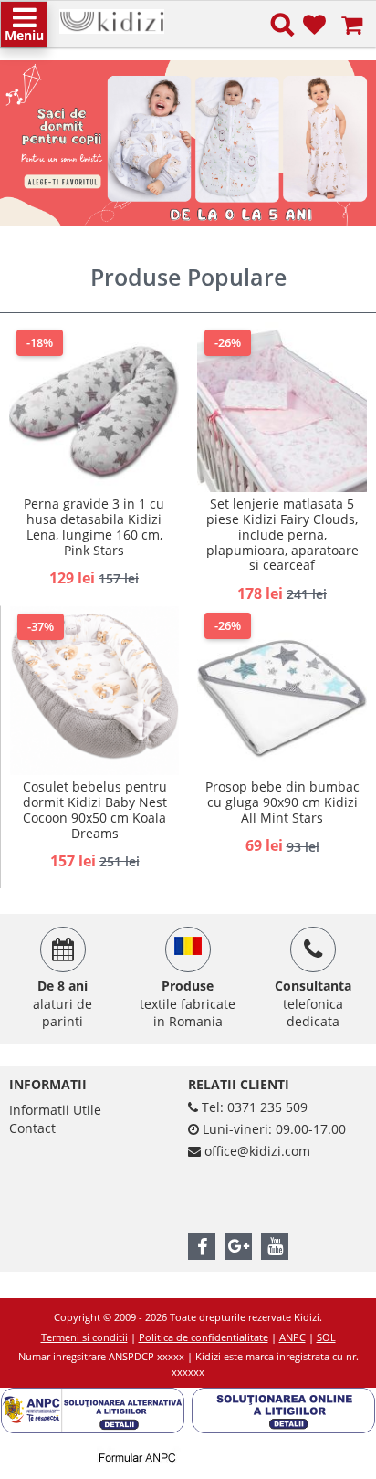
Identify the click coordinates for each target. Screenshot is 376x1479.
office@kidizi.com (257, 1150)
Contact (32, 1128)
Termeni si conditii (84, 1337)
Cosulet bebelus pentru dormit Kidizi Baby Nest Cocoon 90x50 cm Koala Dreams (95, 809)
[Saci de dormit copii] (188, 143)
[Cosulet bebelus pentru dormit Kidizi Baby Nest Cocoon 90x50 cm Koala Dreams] (94, 690)
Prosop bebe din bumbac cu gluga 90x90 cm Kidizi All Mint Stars (282, 802)
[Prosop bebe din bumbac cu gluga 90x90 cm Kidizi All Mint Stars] (282, 690)
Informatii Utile (55, 1109)
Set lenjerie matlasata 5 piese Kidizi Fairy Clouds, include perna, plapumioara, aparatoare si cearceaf (282, 534)
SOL (326, 1337)
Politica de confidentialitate (203, 1337)
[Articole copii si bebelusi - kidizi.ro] (111, 17)
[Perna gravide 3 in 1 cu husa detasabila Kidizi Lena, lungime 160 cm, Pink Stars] (94, 407)
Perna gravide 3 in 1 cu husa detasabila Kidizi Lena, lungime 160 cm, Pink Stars (94, 526)
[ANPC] (96, 1396)
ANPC (292, 1337)
